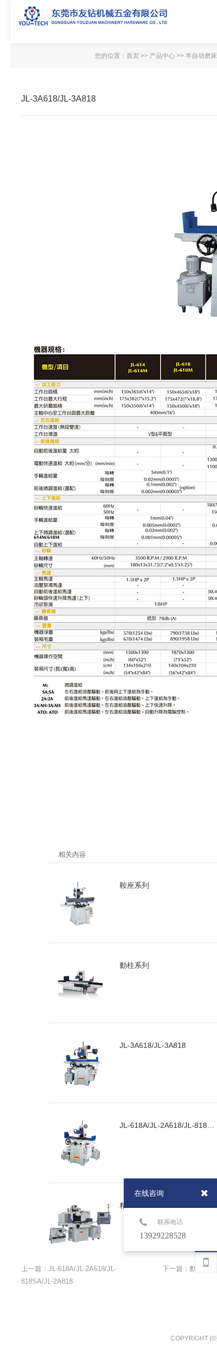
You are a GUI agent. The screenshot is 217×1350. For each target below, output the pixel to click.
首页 (132, 55)
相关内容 (72, 854)
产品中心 (162, 55)
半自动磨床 (201, 55)
